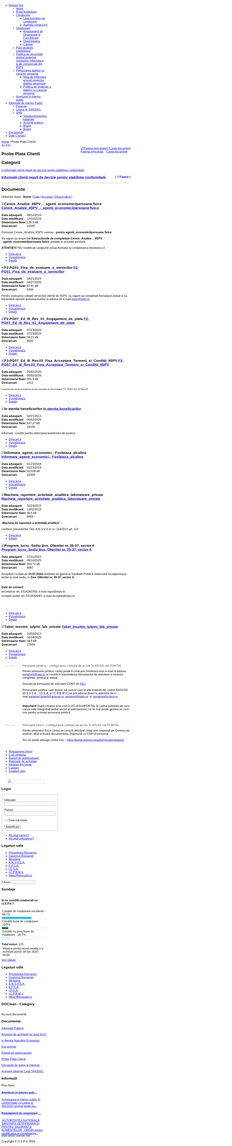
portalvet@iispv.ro (33, 674)
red (28, 1135)
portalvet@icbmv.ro (105, 696)
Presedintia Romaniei (23, 852)
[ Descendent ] (62, 196)
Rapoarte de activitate (23, 761)
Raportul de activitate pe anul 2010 (23, 1034)
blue (4, 1135)
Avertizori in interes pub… (19, 1092)
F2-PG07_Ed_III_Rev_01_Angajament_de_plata (45, 321)
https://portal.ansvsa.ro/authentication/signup (95, 739)
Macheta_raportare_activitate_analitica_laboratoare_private (50, 499)
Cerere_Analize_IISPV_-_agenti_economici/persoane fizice (50, 208)
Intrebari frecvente (20, 764)
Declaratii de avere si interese (20, 1065)
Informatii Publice (12, 1028)
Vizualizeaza (17, 257)
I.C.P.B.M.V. (16, 872)
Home (5, 141)
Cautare (14, 767)
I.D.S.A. (13, 869)
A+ (3, 145)
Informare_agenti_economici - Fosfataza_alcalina (42, 457)
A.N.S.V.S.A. (17, 862)
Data (36, 196)
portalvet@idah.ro (76, 696)
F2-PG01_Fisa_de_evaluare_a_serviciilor (40, 269)
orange (20, 1135)
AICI (83, 683)
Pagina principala (92, 151)
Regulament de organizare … (21, 1113)
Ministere (14, 859)
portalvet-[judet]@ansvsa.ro (46, 696)
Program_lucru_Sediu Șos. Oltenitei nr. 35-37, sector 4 (46, 549)
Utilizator (10, 800)
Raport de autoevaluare (24, 758)
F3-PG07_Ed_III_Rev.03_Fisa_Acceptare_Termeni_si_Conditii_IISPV (62, 362)
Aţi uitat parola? (19, 835)
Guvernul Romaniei (21, 856)
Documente (8, 1046)
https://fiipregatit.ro (20, 875)
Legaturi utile (17, 771)
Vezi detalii (9, 960)
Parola (8, 810)
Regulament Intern (20, 751)
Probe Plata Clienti (13, 1059)
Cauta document (116, 151)
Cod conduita (17, 754)
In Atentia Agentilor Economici (20, 1040)
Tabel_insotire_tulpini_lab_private (90, 627)
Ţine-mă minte (18, 820)
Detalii (13, 260)
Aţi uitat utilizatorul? (21, 838)
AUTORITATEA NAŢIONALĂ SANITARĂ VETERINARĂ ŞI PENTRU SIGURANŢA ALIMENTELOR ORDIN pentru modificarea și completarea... (22, 1127)
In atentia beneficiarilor (62, 409)
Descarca (15, 254)
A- (9, 145)
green (11, 1135)
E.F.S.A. (14, 865)
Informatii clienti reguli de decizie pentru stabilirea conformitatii (53, 177)
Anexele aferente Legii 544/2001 (22, 1071)
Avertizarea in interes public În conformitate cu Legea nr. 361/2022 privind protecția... (20, 1103)
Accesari (47, 196)
